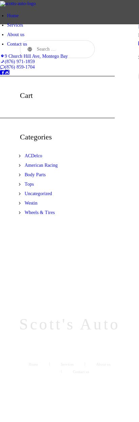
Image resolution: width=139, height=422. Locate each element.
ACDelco (33, 155)
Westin (31, 203)
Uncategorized (38, 193)
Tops (29, 184)
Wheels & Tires (40, 212)
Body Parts (35, 174)
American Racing (41, 165)
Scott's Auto (69, 324)
